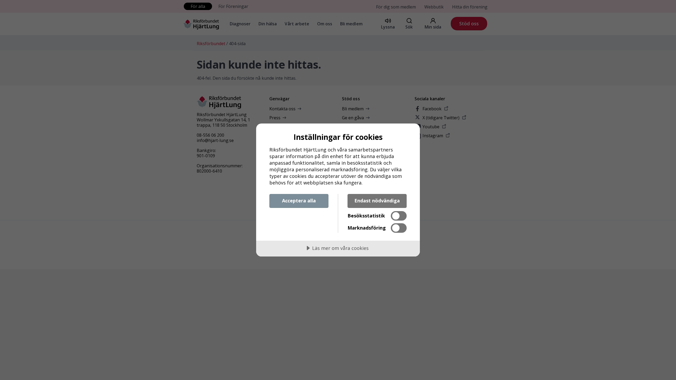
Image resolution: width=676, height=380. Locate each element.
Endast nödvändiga (377, 200)
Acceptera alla (299, 200)
